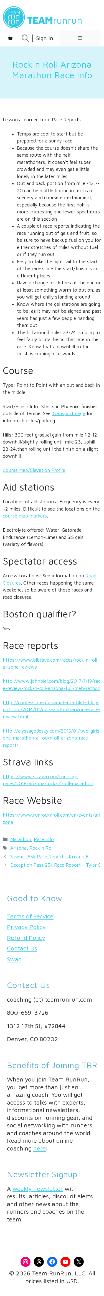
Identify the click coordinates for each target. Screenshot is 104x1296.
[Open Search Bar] (25, 38)
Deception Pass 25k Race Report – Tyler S (55, 865)
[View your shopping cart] (10, 38)
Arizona (18, 848)
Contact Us (22, 948)
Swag (14, 959)
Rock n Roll (41, 848)
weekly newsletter (37, 1188)
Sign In (44, 38)
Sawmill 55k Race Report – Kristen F (49, 856)
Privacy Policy (26, 926)
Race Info (44, 839)
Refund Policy (26, 937)
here (39, 1148)
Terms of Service (30, 916)
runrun (54, 20)
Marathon (20, 839)
